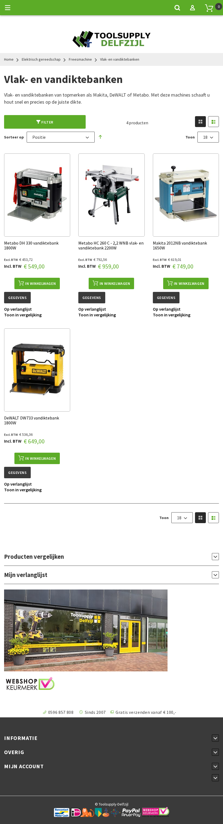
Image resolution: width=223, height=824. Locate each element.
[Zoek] (177, 7)
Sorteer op (14, 137)
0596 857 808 (61, 712)
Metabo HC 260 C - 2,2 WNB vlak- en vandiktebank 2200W (111, 245)
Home (9, 59)
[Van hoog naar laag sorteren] (100, 137)
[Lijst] (213, 121)
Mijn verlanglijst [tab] (25, 575)
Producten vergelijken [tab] (34, 556)
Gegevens (17, 297)
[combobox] (61, 137)
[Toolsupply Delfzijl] (111, 44)
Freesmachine (80, 59)
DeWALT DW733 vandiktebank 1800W (31, 420)
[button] (18, 309)
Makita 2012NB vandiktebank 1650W (180, 245)
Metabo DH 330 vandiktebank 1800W (31, 245)
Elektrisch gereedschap (41, 59)
